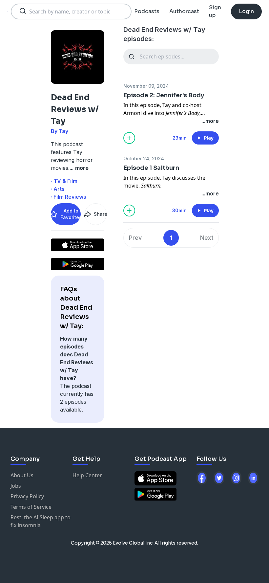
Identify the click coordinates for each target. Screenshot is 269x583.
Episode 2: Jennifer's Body (163, 95)
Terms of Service (31, 506)
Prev (135, 237)
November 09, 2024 (146, 86)
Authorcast (184, 11)
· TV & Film (64, 181)
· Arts (58, 189)
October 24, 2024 (143, 158)
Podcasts (146, 11)
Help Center (87, 475)
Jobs (15, 485)
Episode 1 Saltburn (151, 167)
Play (209, 138)
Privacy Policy (27, 496)
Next (207, 237)
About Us (21, 475)
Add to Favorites (70, 214)
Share (100, 214)
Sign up (215, 11)
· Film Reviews (68, 196)
